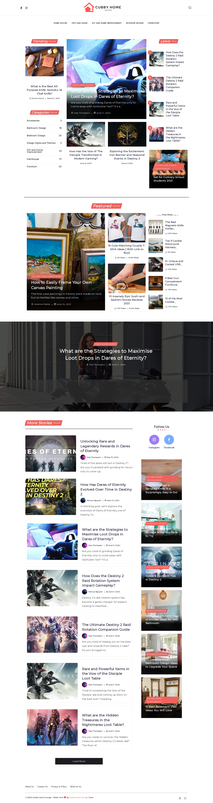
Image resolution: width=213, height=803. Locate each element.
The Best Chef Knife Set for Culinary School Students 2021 (169, 177)
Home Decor (60, 23)
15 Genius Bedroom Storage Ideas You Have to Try (162, 532)
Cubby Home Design (78, 797)
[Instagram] (26, 7)
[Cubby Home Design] (103, 7)
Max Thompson (82, 113)
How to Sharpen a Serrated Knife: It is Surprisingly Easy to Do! (162, 489)
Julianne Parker (42, 304)
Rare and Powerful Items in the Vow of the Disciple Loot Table (175, 109)
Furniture (153, 23)
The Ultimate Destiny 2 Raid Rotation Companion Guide (174, 84)
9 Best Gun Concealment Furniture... (173, 281)
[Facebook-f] (21, 7)
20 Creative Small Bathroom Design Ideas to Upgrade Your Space (162, 663)
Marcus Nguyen (59, 397)
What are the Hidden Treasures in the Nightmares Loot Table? (175, 134)
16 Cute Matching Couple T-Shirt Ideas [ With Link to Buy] (126, 249)
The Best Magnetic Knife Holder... (174, 225)
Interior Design (135, 23)
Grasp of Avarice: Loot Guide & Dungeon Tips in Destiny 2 (161, 576)
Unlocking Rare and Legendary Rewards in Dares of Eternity (105, 446)
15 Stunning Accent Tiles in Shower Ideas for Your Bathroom (162, 619)
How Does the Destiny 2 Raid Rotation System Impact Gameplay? (175, 59)
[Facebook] (169, 442)
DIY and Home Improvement (107, 23)
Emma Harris (38, 98)
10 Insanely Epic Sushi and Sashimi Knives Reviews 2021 (127, 300)
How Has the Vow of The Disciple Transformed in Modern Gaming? (85, 155)
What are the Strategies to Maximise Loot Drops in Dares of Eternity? (105, 534)
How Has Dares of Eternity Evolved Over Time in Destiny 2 (106, 489)
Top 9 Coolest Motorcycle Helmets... (173, 244)
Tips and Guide (80, 23)
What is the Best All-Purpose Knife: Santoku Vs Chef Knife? (44, 90)
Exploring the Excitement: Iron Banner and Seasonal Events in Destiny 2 (127, 155)
